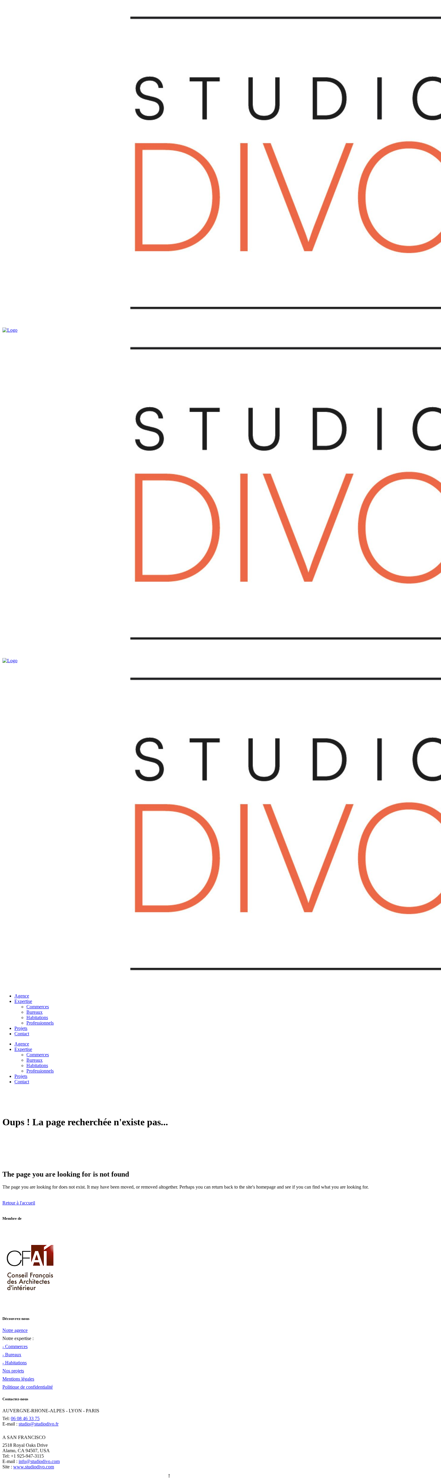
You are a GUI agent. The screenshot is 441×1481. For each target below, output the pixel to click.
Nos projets (13, 1370)
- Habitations (14, 1362)
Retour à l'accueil (18, 1202)
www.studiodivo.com (33, 1466)
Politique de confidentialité (27, 1387)
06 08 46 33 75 (25, 1418)
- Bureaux (11, 1354)
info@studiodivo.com (39, 1461)
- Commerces (15, 1346)
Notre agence (15, 1330)
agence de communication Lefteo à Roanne (124, 1475)
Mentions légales (18, 1378)
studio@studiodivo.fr (38, 1423)
